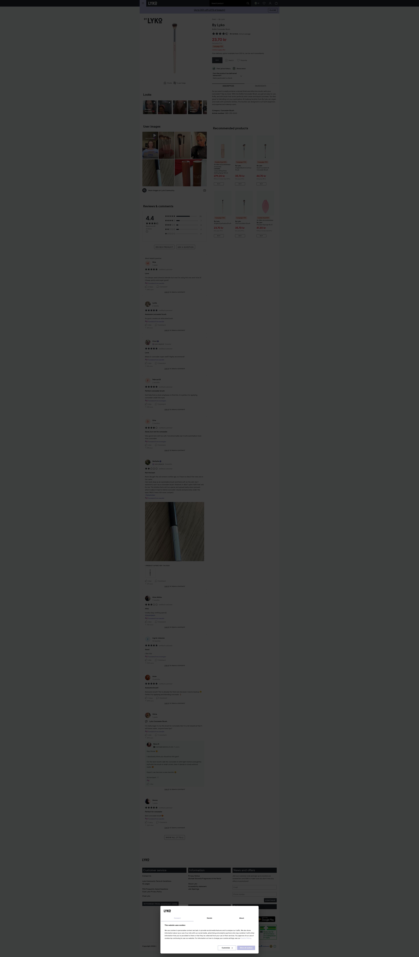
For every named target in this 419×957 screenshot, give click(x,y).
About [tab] (241, 918)
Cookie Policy (246, 938)
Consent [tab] (177, 918)
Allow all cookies (246, 948)
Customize (226, 948)
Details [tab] (209, 918)
